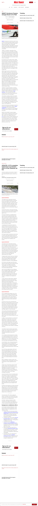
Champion (3, 108)
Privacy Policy (24, 504)
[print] (17, 22)
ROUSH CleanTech (11, 16)
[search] (3, 2)
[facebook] (7, 22)
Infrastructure (4, 163)
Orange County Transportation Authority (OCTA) (9, 177)
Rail (11, 7)
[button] (2, 2)
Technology (15, 7)
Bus (9, 7)
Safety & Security (21, 7)
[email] (12, 22)
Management (27, 7)
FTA (2, 116)
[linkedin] (8, 22)
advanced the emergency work (13, 428)
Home (2, 11)
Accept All (34, 504)
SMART (3, 41)
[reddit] (11, 22)
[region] (19, 504)
